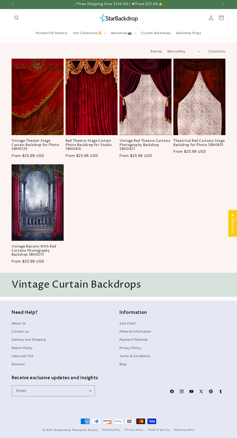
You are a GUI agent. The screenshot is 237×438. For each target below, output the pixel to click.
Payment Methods (133, 340)
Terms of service (158, 429)
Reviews (18, 364)
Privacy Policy (130, 348)
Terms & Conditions (134, 356)
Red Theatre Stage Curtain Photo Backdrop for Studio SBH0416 (88, 145)
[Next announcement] (224, 4)
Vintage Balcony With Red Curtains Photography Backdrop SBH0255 (34, 251)
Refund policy (111, 429)
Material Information (135, 331)
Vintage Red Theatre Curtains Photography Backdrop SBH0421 (145, 145)
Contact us (20, 331)
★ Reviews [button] (233, 223)
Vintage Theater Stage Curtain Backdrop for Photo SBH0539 (35, 145)
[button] (17, 18)
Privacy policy (134, 429)
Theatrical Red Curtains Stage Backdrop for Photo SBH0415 (199, 143)
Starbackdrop (62, 430)
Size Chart (127, 323)
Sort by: (156, 51)
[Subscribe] (89, 390)
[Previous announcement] (13, 4)
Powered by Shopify (85, 430)
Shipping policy (184, 429)
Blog (122, 364)
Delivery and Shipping (29, 340)
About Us (19, 323)
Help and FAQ (22, 356)
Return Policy (22, 348)
